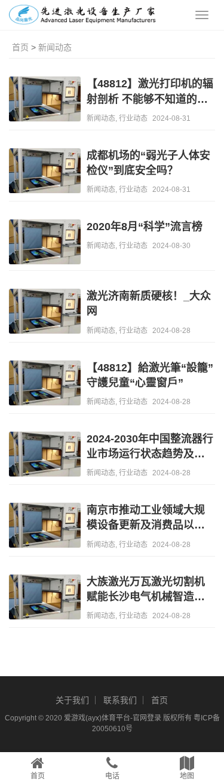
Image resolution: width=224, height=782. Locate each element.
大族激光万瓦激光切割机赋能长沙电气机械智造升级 (146, 590)
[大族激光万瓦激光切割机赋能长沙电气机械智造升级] (45, 598)
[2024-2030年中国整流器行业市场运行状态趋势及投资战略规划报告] (45, 455)
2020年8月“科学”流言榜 (144, 227)
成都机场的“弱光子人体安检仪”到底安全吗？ (148, 162)
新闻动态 (55, 47)
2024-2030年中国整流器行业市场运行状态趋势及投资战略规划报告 (150, 447)
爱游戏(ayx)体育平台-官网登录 (112, 718)
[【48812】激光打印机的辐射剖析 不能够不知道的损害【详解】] (45, 100)
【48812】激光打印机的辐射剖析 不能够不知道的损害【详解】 (150, 92)
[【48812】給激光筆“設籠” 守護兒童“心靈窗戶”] (45, 384)
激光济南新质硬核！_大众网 (149, 303)
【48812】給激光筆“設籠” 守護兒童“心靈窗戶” (150, 375)
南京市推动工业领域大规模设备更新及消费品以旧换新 (146, 518)
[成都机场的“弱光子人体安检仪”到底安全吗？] (45, 172)
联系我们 (120, 700)
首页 (20, 47)
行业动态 (133, 118)
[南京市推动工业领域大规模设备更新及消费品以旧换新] (45, 527)
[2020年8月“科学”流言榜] (45, 243)
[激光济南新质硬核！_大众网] (45, 313)
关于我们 (72, 700)
